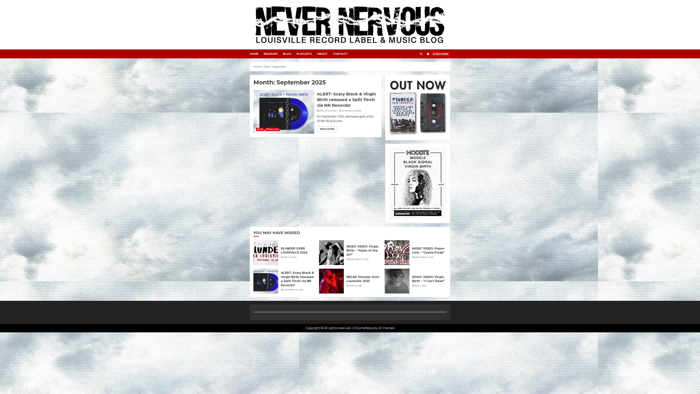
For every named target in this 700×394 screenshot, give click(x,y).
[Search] (421, 53)
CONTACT (340, 53)
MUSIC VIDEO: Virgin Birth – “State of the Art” (362, 250)
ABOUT (322, 53)
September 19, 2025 (351, 111)
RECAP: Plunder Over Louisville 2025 (363, 279)
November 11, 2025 (424, 257)
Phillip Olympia (328, 111)
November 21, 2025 (359, 259)
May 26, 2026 (290, 257)
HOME (254, 53)
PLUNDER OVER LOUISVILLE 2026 (294, 250)
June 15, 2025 (355, 286)
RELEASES (271, 53)
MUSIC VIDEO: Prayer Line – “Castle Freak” (428, 250)
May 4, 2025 (420, 286)
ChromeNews (363, 328)
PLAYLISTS (304, 53)
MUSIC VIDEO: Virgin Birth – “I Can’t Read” (428, 279)
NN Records (272, 129)
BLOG (287, 53)
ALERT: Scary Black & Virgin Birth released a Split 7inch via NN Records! (346, 100)
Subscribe (440, 54)
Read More (327, 129)
